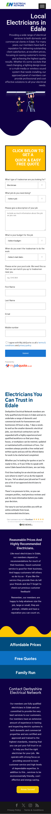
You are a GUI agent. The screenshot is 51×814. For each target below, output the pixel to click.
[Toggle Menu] (42, 6)
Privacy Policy (14, 810)
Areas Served (28, 789)
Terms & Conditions (34, 810)
